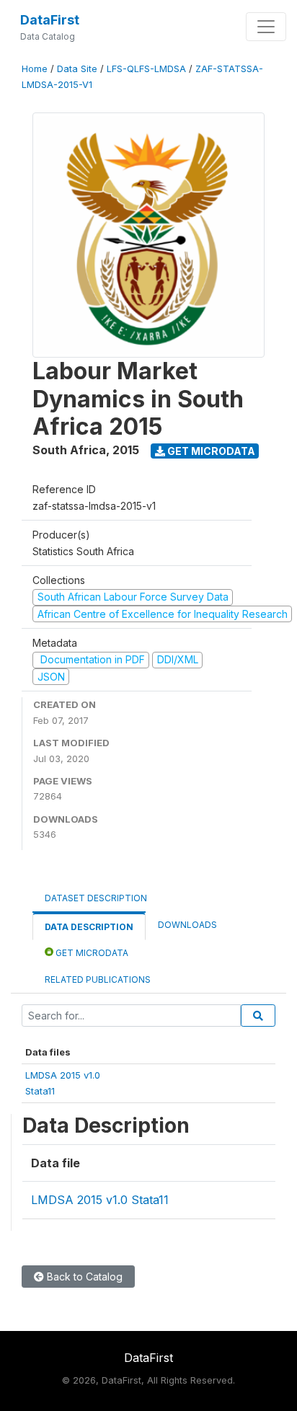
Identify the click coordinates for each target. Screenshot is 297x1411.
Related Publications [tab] (98, 979)
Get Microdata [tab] (90, 952)
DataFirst (49, 19)
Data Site (77, 68)
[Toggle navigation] (266, 26)
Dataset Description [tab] (96, 898)
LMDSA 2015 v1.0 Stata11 (100, 1200)
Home (35, 68)
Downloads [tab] (187, 924)
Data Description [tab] (89, 926)
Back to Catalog (83, 1276)
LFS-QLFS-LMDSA (146, 68)
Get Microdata (210, 451)
